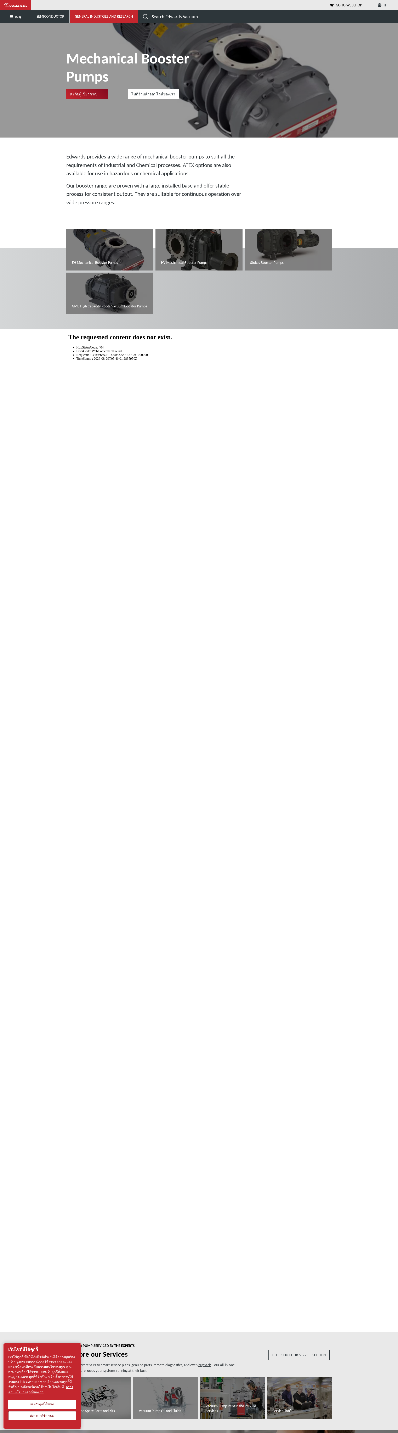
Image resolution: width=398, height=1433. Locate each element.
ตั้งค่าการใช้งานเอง (42, 1415)
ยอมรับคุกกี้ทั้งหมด (42, 1404)
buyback (204, 1365)
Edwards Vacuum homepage (15, 5)
